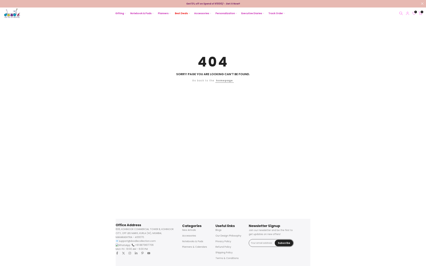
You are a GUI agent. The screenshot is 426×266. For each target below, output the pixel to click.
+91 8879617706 (143, 245)
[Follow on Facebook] (117, 253)
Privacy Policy (223, 241)
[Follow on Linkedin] (136, 253)
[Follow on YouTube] (148, 253)
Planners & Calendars (194, 246)
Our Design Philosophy (228, 235)
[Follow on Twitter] (123, 253)
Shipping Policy (224, 252)
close (3, 3)
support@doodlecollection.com (137, 241)
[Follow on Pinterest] (142, 253)
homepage (224, 80)
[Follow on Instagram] (129, 253)
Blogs (218, 230)
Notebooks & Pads (192, 241)
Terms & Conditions (227, 258)
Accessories (189, 235)
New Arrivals (189, 230)
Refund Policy (223, 246)
